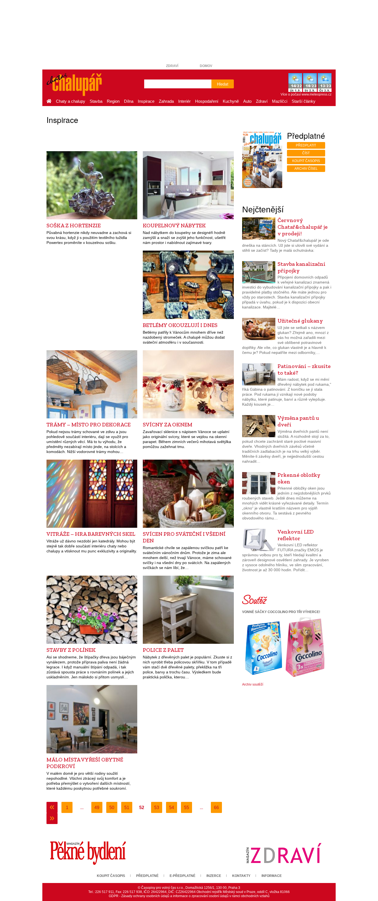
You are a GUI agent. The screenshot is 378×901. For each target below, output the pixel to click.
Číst (306, 153)
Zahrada (166, 101)
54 (171, 807)
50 (111, 807)
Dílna (128, 101)
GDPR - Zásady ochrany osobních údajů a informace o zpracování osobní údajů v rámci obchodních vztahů (189, 896)
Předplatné (147, 876)
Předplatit (306, 145)
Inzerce (213, 876)
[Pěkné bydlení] (88, 853)
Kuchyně (231, 101)
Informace (272, 876)
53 (156, 807)
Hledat (222, 84)
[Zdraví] (283, 853)
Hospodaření (206, 101)
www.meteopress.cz (317, 94)
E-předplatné (182, 876)
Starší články (303, 101)
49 (96, 807)
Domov (206, 66)
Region (113, 101)
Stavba (96, 101)
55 (186, 807)
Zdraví (172, 66)
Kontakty (241, 876)
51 (126, 807)
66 (216, 807)
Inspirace (146, 101)
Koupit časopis (306, 161)
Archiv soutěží (252, 684)
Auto (247, 101)
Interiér (184, 101)
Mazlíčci (279, 101)
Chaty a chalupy (70, 101)
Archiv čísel (306, 169)
